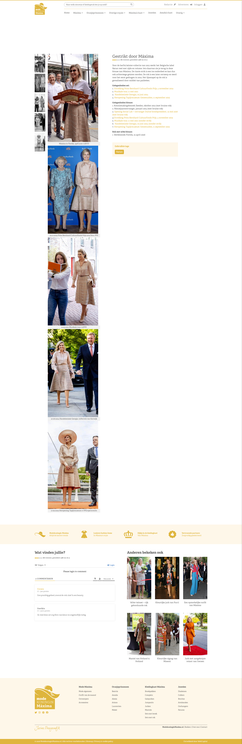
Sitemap (89, 741)
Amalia (115, 695)
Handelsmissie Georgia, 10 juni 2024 (132, 94)
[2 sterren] (114, 60)
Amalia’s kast (166, 12)
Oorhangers (183, 706)
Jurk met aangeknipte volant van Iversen (195, 660)
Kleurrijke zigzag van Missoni (167, 660)
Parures (181, 710)
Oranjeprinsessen (95, 13)
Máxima (77, 13)
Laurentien (116, 706)
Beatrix (115, 691)
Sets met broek (151, 714)
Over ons (195, 727)
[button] (131, 4)
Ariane (114, 702)
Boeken (188, 727)
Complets (149, 695)
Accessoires (83, 702)
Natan (119, 151)
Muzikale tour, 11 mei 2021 (126, 91)
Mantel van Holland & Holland (139, 660)
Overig (179, 13)
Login (112, 565)
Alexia (114, 699)
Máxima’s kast (136, 13)
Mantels (148, 710)
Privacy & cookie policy (103, 741)
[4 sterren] (117, 60)
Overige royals (116, 13)
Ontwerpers (84, 699)
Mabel (114, 710)
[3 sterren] (116, 60)
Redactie (168, 4)
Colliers (181, 695)
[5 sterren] (119, 60)
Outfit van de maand (87, 695)
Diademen (182, 691)
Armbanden (183, 702)
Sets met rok (150, 717)
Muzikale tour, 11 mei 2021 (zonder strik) (132, 120)
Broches (181, 699)
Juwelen (152, 12)
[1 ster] (113, 60)
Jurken (148, 706)
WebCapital (202, 741)
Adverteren (183, 4)
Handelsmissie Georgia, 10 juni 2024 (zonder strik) (138, 123)
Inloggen (198, 4)
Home (67, 12)
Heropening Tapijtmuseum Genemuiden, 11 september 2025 (142, 97)
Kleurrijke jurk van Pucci (167, 602)
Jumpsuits (149, 702)
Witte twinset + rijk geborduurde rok (139, 604)
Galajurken (149, 699)
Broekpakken (150, 691)
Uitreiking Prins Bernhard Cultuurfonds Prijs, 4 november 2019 (144, 88)
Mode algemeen (85, 691)
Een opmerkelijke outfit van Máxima (195, 604)
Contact (204, 727)
